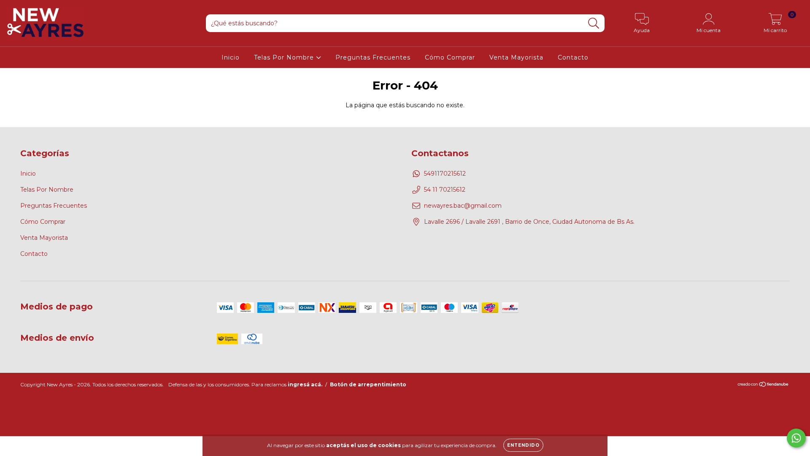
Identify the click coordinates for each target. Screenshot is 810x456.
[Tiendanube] (763, 385)
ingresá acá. (305, 384)
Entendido (523, 445)
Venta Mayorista (516, 57)
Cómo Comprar (450, 57)
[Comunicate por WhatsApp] (796, 438)
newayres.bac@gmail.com (463, 205)
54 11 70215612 (444, 189)
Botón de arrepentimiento (368, 384)
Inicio (230, 57)
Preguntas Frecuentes (372, 57)
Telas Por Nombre (285, 57)
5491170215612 (445, 173)
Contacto (573, 57)
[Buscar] (594, 23)
